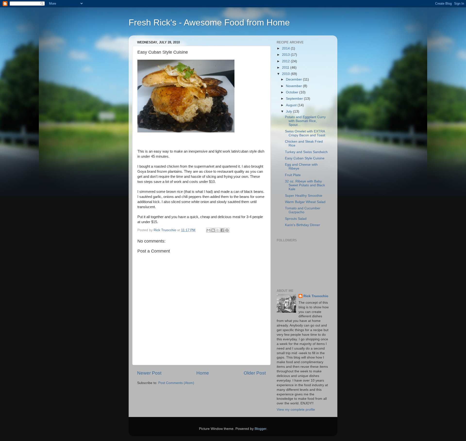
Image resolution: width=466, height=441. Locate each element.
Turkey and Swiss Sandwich (306, 152)
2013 (286, 55)
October (292, 92)
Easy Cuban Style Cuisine (305, 158)
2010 (286, 74)
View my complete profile (296, 409)
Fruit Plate (293, 175)
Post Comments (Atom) (176, 383)
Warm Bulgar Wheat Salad (305, 202)
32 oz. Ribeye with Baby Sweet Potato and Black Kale (305, 185)
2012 (286, 61)
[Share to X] (217, 230)
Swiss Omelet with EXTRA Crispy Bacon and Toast (305, 133)
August (292, 105)
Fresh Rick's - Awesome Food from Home (209, 22)
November (294, 86)
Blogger (260, 429)
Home (202, 373)
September (295, 98)
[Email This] (208, 230)
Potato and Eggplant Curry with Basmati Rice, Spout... (305, 121)
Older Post (255, 373)
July (289, 111)
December (294, 79)
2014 (286, 48)
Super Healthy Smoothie (303, 195)
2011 (286, 67)
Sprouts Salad (296, 218)
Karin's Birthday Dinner (302, 225)
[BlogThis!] (213, 230)
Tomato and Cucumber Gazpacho (302, 210)
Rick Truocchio (315, 296)
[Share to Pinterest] (227, 230)
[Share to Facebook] (222, 230)
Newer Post (149, 373)
